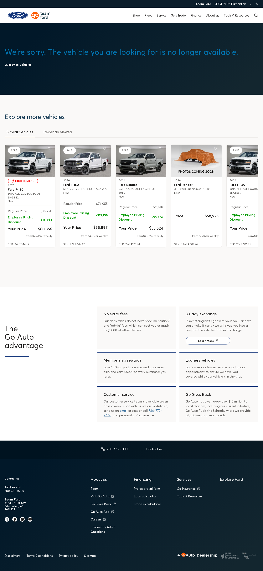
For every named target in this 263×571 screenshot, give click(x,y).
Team (95, 488)
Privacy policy (68, 556)
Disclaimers (12, 556)
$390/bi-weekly (209, 236)
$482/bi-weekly (98, 236)
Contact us (12, 478)
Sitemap (90, 556)
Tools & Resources (236, 15)
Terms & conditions (39, 556)
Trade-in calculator (147, 504)
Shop (136, 15)
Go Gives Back (101, 504)
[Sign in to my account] (256, 3)
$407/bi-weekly (153, 236)
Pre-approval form (147, 488)
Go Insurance (186, 488)
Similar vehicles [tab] (20, 131)
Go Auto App (100, 512)
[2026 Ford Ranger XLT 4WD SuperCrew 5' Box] (196, 161)
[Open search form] (256, 15)
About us (212, 15)
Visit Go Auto (100, 496)
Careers (96, 519)
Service (162, 15)
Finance (196, 15)
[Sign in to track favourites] (50, 149)
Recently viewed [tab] (57, 131)
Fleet (148, 15)
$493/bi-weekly (42, 236)
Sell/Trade (178, 15)
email (123, 410)
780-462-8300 (14, 491)
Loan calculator (145, 496)
